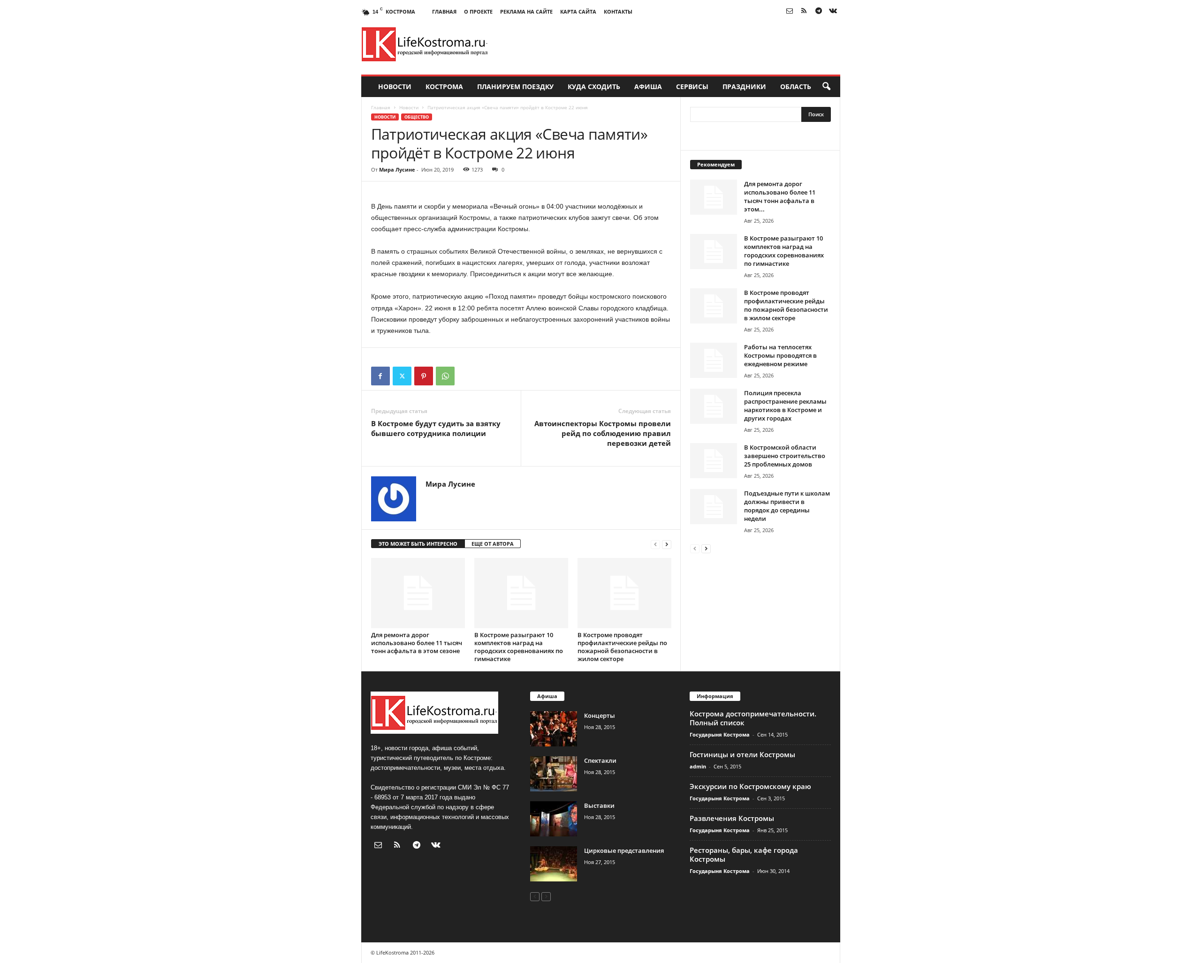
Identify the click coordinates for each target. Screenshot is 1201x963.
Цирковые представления (624, 850)
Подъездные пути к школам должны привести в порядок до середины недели (787, 506)
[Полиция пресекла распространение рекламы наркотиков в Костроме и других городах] (713, 406)
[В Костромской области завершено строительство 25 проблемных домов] (713, 460)
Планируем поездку (515, 86)
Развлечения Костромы (732, 818)
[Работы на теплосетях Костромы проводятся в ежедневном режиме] (713, 360)
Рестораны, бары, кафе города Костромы (744, 854)
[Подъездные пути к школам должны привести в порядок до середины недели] (713, 506)
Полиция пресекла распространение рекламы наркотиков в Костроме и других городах (785, 405)
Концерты (599, 715)
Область (795, 86)
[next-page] (666, 544)
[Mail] (789, 11)
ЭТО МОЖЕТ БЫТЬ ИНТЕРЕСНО (418, 543)
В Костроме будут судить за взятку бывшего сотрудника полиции (436, 428)
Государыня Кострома (720, 734)
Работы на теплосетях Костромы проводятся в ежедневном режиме (780, 355)
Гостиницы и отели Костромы (742, 754)
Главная (444, 11)
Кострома (444, 86)
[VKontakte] (833, 11)
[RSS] (804, 11)
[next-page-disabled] (546, 896)
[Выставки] (553, 818)
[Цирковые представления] (553, 863)
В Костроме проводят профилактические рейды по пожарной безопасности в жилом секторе (622, 647)
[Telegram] (818, 11)
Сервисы (692, 86)
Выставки (599, 805)
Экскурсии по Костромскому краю (750, 786)
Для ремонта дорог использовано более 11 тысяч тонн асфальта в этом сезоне (416, 643)
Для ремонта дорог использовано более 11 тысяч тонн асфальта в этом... (779, 196)
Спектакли (600, 760)
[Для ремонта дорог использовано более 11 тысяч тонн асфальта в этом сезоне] (418, 593)
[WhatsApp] (445, 376)
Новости (394, 86)
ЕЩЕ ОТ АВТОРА (492, 543)
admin (698, 766)
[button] (826, 86)
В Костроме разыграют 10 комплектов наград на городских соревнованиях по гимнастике (518, 647)
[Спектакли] (553, 773)
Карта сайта (578, 11)
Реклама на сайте (526, 11)
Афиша (648, 86)
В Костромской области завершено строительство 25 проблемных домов (784, 455)
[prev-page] (655, 544)
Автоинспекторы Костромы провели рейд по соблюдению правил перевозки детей (602, 433)
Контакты (618, 11)
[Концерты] (553, 728)
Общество (416, 117)
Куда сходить (594, 86)
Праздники (744, 86)
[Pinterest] (423, 376)
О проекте (478, 11)
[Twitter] (402, 376)
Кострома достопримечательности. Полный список (753, 718)
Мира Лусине (397, 169)
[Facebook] (380, 376)
